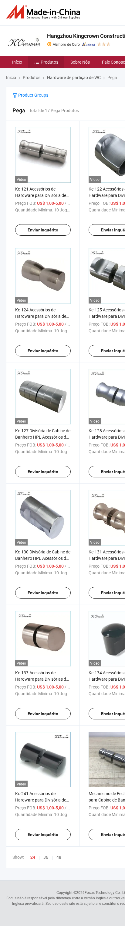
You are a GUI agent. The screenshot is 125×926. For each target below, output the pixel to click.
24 (32, 857)
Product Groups (32, 95)
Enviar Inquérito (43, 229)
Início (17, 62)
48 (58, 857)
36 (45, 857)
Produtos (49, 62)
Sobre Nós (80, 62)
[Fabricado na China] (44, 12)
